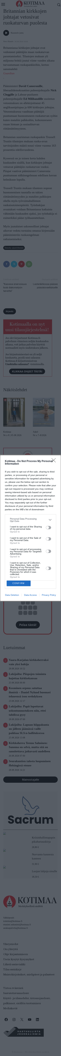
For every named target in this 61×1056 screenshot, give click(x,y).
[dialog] (30, 528)
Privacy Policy (49, 595)
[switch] (48, 527)
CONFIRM (19, 583)
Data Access (30, 595)
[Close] (55, 461)
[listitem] (30, 520)
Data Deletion (12, 595)
